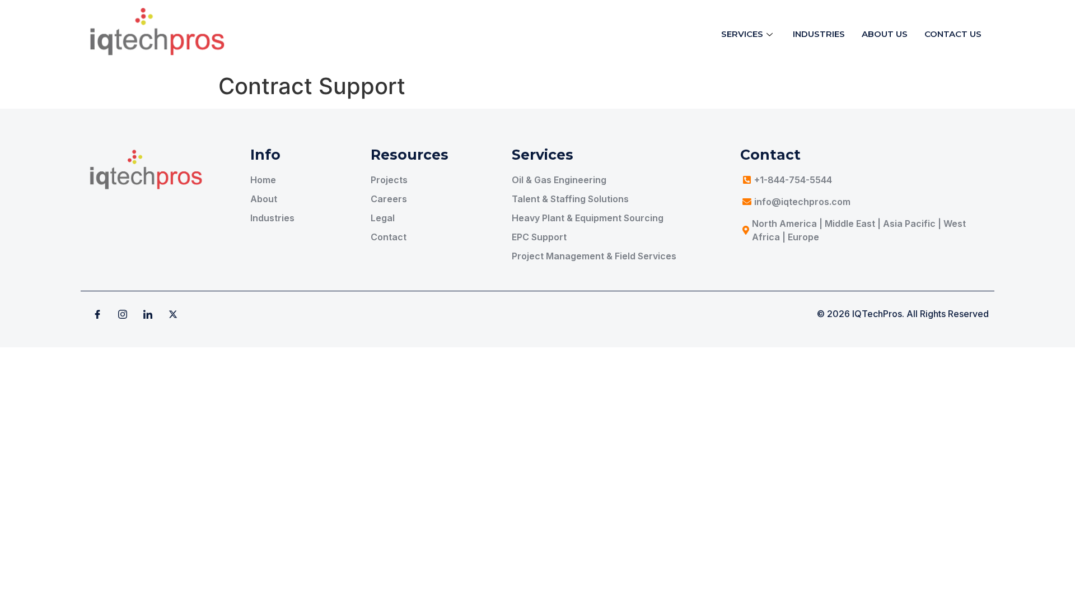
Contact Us (952, 34)
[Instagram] (122, 313)
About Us (885, 34)
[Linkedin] (147, 313)
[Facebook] (97, 313)
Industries (819, 34)
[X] (173, 313)
